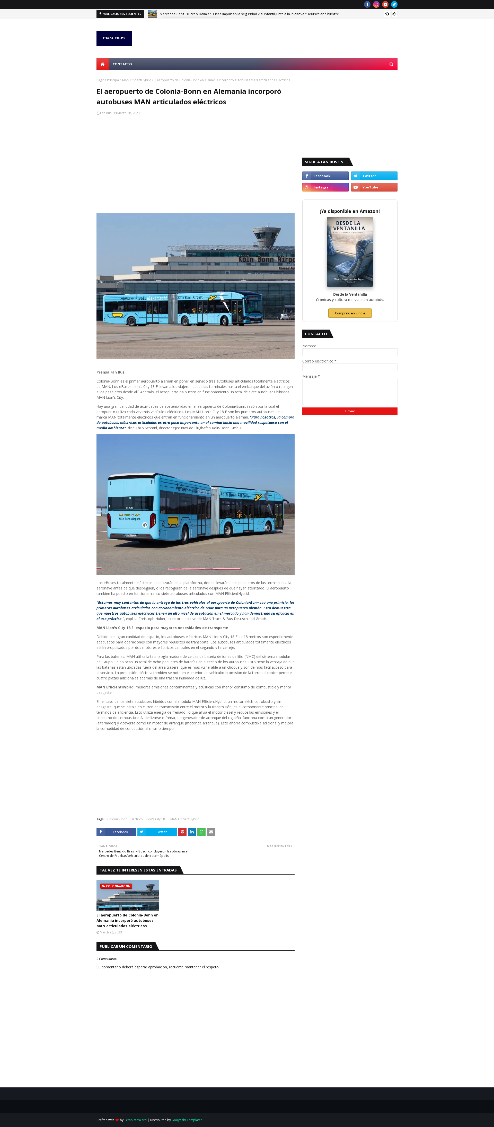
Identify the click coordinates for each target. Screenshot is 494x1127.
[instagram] (376, 4)
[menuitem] (102, 64)
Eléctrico (136, 819)
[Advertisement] (195, 159)
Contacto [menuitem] (122, 64)
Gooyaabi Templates (187, 1120)
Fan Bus (105, 113)
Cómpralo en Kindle (350, 313)
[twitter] (394, 4)
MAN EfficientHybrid (136, 80)
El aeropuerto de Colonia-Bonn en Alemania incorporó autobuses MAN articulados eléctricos (127, 920)
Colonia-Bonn (117, 819)
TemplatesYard (135, 1120)
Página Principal (108, 80)
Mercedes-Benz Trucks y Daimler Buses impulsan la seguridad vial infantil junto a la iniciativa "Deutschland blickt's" (249, 14)
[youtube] (385, 4)
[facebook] (367, 4)
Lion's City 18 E (156, 819)
